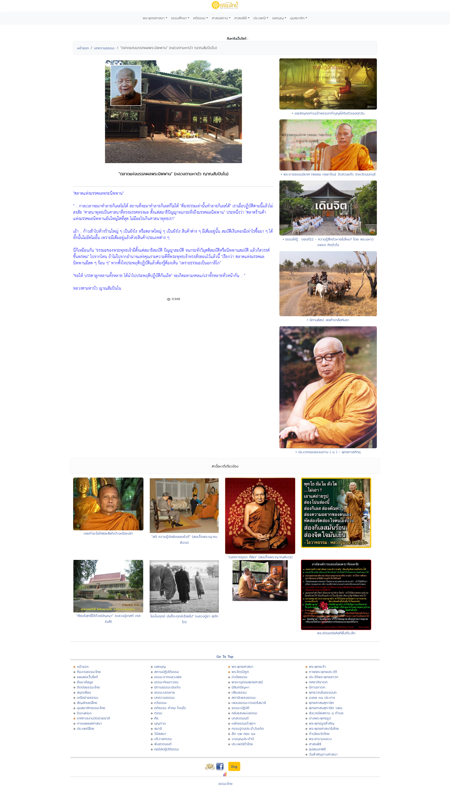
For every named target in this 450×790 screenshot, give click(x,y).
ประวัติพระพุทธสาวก (323, 676)
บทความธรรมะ (104, 48)
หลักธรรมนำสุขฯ (243, 723)
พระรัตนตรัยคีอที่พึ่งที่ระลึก (336, 632)
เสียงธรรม (239, 692)
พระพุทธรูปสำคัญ (321, 723)
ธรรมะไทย (225, 783)
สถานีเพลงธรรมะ (244, 697)
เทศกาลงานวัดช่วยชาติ (93, 718)
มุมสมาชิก (297, 17)
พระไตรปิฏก (240, 671)
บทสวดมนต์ (240, 718)
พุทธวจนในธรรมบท (323, 692)
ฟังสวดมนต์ (163, 743)
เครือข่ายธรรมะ (88, 697)
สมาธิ (158, 728)
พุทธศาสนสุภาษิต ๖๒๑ (325, 707)
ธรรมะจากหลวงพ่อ (167, 676)
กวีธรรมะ (160, 702)
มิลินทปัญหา (240, 687)
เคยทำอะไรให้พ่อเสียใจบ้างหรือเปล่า (108, 533)
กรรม (158, 712)
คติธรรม (199, 17)
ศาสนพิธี (240, 17)
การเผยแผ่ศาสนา (89, 723)
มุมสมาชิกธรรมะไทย (91, 707)
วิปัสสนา (160, 733)
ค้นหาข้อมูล (85, 682)
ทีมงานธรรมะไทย (89, 671)
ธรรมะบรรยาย (164, 692)
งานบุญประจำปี (243, 738)
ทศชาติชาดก (318, 682)
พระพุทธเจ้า (317, 666)
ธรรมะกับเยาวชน (166, 682)
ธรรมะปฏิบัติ (240, 707)
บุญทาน (160, 723)
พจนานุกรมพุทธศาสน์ (247, 682)
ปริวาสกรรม (163, 738)
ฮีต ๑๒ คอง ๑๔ (243, 733)
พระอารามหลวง (320, 738)
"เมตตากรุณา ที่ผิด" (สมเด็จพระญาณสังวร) (260, 557)
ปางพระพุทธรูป (320, 718)
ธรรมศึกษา (179, 17)
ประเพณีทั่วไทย (242, 743)
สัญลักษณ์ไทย (87, 702)
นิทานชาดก (317, 687)
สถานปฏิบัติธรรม (166, 671)
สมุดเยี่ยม (84, 692)
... (336, 550)
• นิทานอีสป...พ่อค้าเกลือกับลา (328, 319)
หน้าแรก (83, 48)
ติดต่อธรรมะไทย (88, 687)
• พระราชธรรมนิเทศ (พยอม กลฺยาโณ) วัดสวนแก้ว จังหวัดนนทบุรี (328, 174)
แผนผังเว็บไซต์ (87, 676)
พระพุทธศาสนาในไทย (324, 728)
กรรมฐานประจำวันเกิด (248, 728)
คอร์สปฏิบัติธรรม (166, 749)
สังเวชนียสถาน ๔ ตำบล (326, 712)
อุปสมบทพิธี (317, 749)
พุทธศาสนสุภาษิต (321, 702)
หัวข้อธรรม (239, 676)
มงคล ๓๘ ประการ (322, 697)
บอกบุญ (278, 17)
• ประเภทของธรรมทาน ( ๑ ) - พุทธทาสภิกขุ (328, 451)
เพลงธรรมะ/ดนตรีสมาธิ (249, 702)
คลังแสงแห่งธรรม (244, 712)
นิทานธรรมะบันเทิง (167, 687)
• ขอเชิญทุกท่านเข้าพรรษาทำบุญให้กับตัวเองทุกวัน (328, 113)
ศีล (156, 718)
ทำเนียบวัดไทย (319, 733)
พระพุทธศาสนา (154, 17)
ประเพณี (259, 17)
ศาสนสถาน (220, 17)
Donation (84, 712)
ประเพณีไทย (85, 728)
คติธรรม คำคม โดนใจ (170, 707)
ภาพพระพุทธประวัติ (323, 671)
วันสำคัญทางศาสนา (323, 754)
